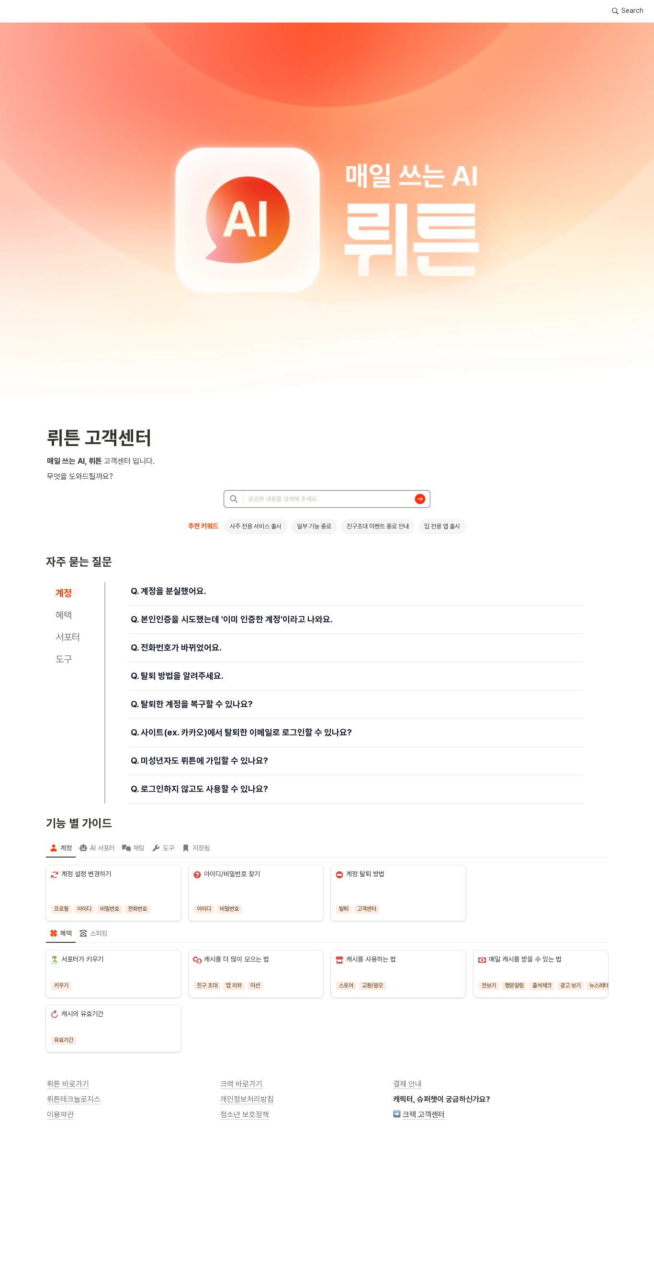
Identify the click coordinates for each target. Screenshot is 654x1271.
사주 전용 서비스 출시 (256, 526)
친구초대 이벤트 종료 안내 (378, 526)
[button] (627, 11)
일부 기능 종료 (314, 526)
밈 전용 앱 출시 (442, 526)
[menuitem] (61, 848)
